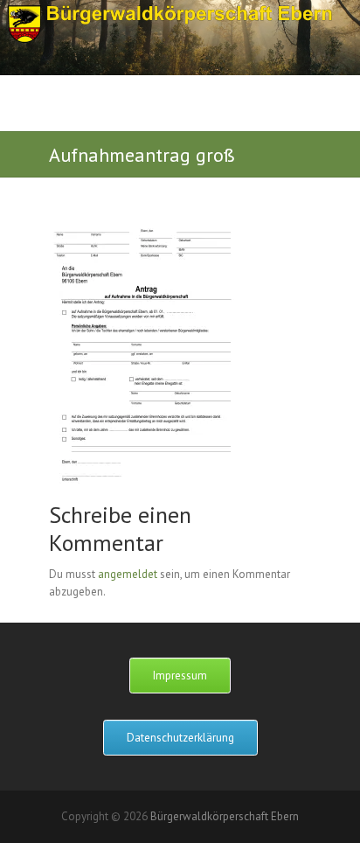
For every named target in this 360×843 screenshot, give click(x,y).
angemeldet (127, 574)
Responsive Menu (298, 118)
